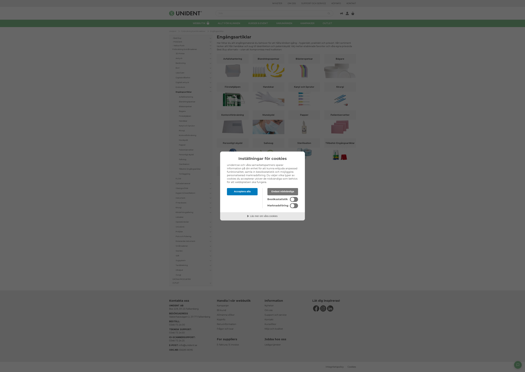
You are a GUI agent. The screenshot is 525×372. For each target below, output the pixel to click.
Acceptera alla (242, 191)
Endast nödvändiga (282, 191)
